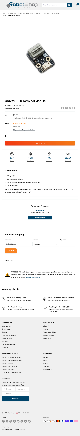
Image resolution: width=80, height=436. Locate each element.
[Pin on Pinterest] (66, 108)
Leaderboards (47, 369)
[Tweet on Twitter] (70, 108)
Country (8, 240)
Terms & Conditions (49, 332)
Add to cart (40, 143)
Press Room (47, 338)
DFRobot (8, 106)
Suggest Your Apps (8, 369)
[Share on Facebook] (62, 108)
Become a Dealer (7, 363)
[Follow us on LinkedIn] (25, 421)
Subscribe (15, 398)
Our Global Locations (8, 413)
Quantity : (8, 136)
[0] (76, 5)
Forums (45, 357)
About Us (46, 326)
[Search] (69, 5)
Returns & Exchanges (9, 335)
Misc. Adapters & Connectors (52, 13)
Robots (10, 13)
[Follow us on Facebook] (3, 421)
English (26, 413)
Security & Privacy (49, 335)
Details (12, 161)
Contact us (5, 347)
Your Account (6, 326)
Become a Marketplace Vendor (12, 360)
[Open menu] (3, 5)
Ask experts (49, 161)
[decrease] (15, 136)
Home (3, 13)
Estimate (11, 251)
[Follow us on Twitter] (7, 421)
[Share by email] (73, 108)
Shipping (4, 332)
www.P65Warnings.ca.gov (34, 277)
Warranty (5, 341)
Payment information (8, 344)
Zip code (63, 240)
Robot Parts (17, 13)
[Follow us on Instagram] (10, 421)
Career (45, 329)
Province (35, 240)
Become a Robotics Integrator (11, 357)
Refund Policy (8, 261)
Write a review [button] (40, 217)
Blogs (45, 360)
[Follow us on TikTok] (21, 421)
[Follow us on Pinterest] (14, 421)
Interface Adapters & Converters (32, 13)
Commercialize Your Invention (11, 372)
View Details (30, 161)
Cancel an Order (7, 338)
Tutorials (46, 366)
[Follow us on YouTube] (18, 421)
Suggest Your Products (9, 366)
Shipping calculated (38, 118)
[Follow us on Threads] (29, 421)
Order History (6, 329)
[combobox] (54, 5)
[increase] (27, 136)
